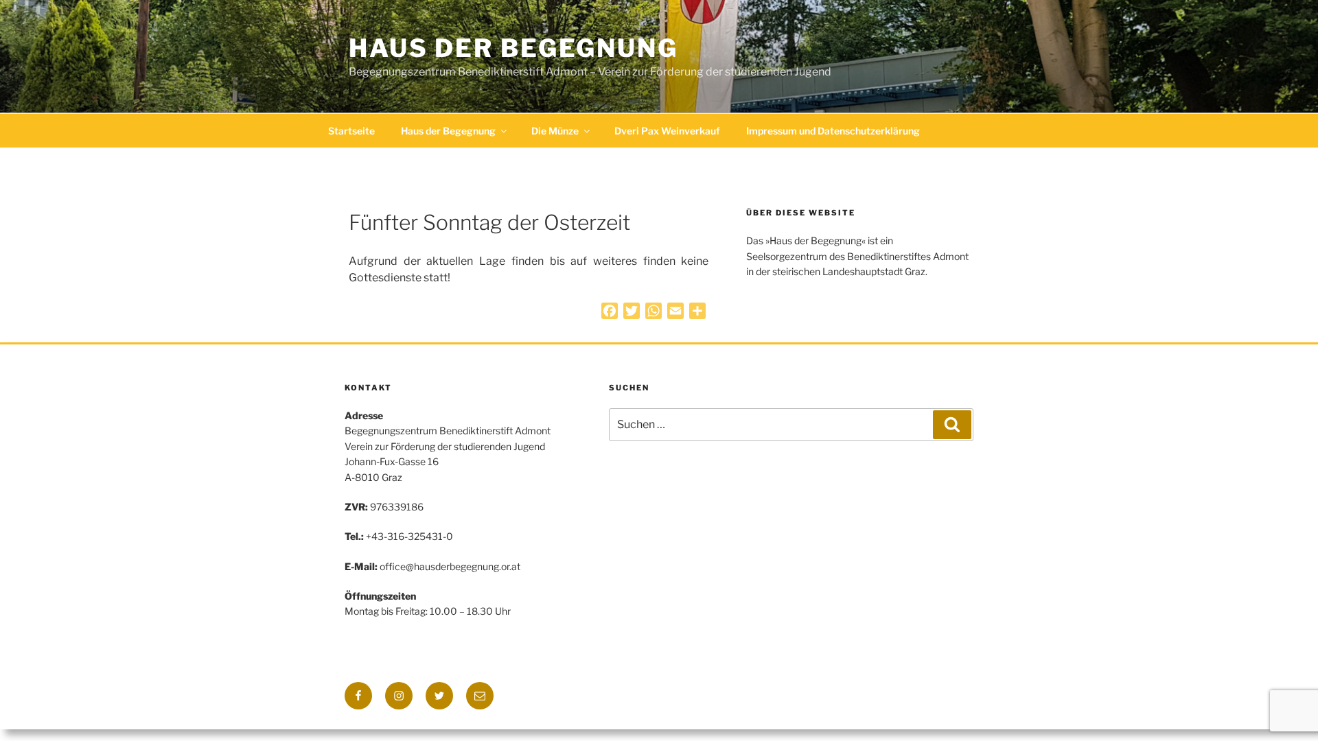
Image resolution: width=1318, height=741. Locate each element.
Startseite (351, 131)
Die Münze (555, 131)
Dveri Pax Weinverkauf (667, 131)
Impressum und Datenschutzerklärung (833, 131)
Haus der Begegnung (513, 48)
